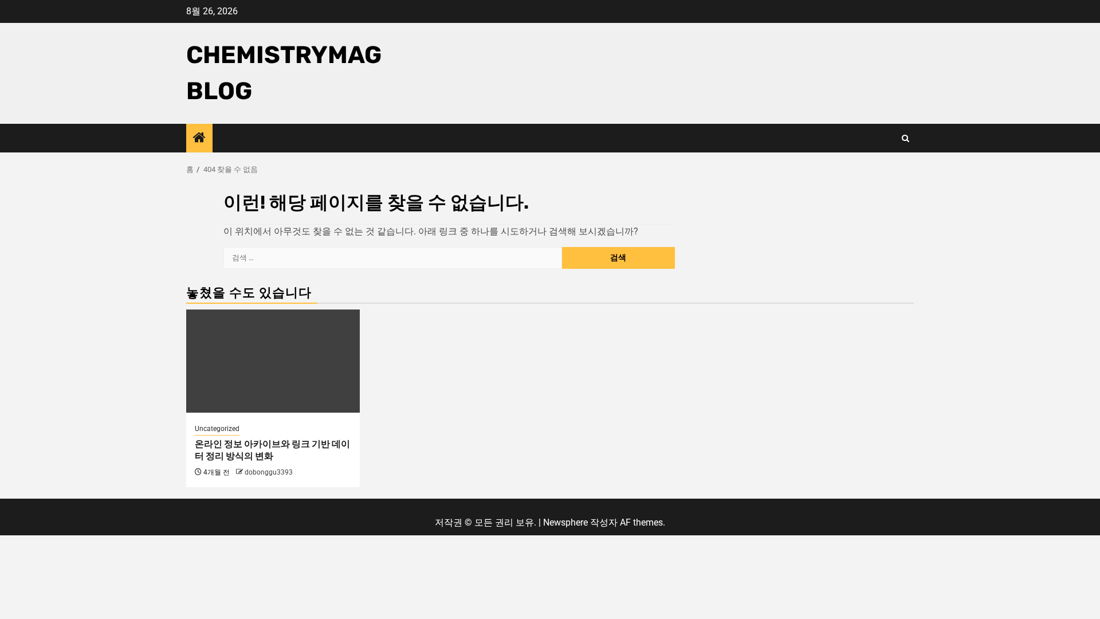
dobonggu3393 (269, 472)
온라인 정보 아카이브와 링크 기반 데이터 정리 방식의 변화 (272, 449)
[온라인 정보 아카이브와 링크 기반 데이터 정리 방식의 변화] (273, 361)
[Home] (199, 139)
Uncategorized (217, 429)
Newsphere (565, 522)
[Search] (905, 138)
